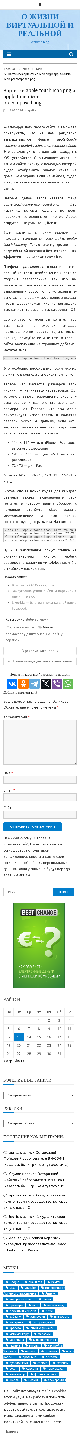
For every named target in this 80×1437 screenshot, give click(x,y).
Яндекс (50, 1293)
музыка (15, 1345)
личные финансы (42, 1328)
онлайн (54, 634)
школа (14, 1380)
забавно (15, 1316)
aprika (32, 110)
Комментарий (16, 717)
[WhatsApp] (68, 684)
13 (19, 1037)
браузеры (16, 1305)
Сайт (7, 808)
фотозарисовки (45, 1374)
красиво (15, 1328)
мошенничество (44, 1339)
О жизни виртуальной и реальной (40, 25)
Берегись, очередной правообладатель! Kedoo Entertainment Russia (34, 1244)
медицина (17, 1339)
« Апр (7, 1061)
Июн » (19, 1061)
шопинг (33, 1380)
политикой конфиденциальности (32, 1422)
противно (29, 1357)
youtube (30, 1287)
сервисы (12, 640)
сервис (42, 1363)
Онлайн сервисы (20, 627)
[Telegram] (34, 684)
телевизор (17, 1374)
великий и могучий (23, 1311)
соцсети (32, 1368)
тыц (41, 568)
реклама (52, 1357)
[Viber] (57, 684)
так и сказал (55, 1368)
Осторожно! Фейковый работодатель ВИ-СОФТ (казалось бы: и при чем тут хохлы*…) (36, 1158)
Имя (8, 773)
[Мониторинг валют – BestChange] (39, 987)
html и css (35, 1282)
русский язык (19, 1363)
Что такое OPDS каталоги (33, 585)
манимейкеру (19, 1334)
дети (49, 1311)
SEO (12, 1287)
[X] (46, 684)
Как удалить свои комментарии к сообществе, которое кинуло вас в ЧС (35, 1201)
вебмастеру (15, 634)
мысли (34, 1345)
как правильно (43, 1322)
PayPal (55, 1282)
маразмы (44, 1334)
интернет (37, 634)
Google (14, 1282)
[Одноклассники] (23, 684)
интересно (61, 1316)
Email (9, 790)
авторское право (21, 1299)
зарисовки (37, 1316)
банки (47, 1299)
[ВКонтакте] (12, 684)
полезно (51, 1351)
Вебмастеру (36, 619)
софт (13, 1368)
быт (35, 1305)
